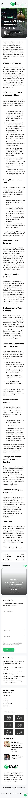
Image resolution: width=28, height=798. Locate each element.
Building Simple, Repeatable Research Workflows (12, 668)
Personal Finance (7, 703)
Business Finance (14, 579)
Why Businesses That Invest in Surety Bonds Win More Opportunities (12, 673)
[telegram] (20, 547)
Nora (8, 31)
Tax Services (6, 706)
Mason (10, 592)
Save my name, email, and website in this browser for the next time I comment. (12, 644)
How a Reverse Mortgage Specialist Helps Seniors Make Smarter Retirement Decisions (13, 663)
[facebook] (9, 547)
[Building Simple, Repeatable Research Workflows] (7, 757)
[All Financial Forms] (14, 4)
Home (5, 17)
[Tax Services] (8, 718)
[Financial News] (8, 732)
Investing (10, 17)
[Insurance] (19, 725)
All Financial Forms (16, 787)
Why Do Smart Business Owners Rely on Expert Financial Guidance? (13, 682)
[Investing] (8, 725)
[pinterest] (16, 547)
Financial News (7, 695)
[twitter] (13, 547)
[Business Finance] (19, 732)
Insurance (5, 698)
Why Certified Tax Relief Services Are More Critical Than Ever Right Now (14, 677)
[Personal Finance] (19, 718)
